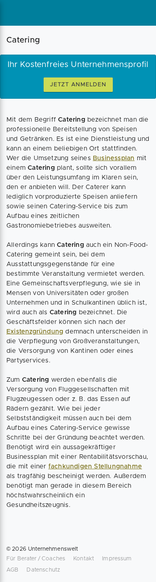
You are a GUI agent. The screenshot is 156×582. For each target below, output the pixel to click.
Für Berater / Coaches (35, 559)
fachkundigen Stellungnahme (95, 466)
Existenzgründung (34, 331)
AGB (12, 570)
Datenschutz (43, 570)
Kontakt (83, 559)
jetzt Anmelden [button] (78, 85)
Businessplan (113, 158)
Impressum (117, 559)
